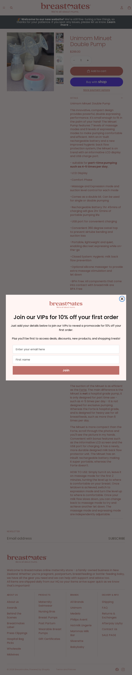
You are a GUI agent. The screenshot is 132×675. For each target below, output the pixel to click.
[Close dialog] (122, 299)
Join (66, 370)
